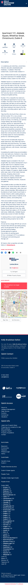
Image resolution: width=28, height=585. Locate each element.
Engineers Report (6, 431)
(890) (5, 485)
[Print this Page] (20, 252)
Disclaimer (12, 577)
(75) (7, 528)
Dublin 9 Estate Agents (8, 470)
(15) (7, 523)
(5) (8, 500)
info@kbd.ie (14, 268)
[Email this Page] (9, 252)
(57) (6, 545)
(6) (9, 495)
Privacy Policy (5, 577)
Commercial (4, 415)
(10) (8, 498)
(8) (8, 508)
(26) (9, 543)
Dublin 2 (3, 463)
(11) (6, 496)
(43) (6, 526)
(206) (9, 510)
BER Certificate (5, 429)
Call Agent (15, 271)
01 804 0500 (5, 375)
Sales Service (5, 411)
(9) (6, 504)
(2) (5, 562)
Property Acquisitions (7, 433)
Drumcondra (5, 448)
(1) (4, 556)
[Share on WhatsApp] (13, 252)
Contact (3, 434)
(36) (7, 547)
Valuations (4, 417)
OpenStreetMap (18, 317)
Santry (3, 453)
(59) (7, 511)
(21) (7, 554)
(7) (7, 489)
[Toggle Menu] (26, 3)
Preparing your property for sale (11, 427)
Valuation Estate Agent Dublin (10, 478)
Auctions (3, 413)
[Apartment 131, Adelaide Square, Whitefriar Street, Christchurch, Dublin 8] (9, 17)
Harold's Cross (5, 461)
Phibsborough (5, 452)
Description (5, 62)
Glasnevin (4, 450)
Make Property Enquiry (14, 275)
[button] (14, 302)
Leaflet (11, 317)
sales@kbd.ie (5, 377)
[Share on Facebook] (6, 252)
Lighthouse (20, 583)
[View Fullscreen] (3, 298)
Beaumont (4, 446)
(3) (4, 560)
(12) (6, 487)
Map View (5, 320)
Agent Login (17, 575)
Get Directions (16, 320)
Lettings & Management (8, 409)
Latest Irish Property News (9, 425)
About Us (4, 407)
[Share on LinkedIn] (2, 252)
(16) (7, 491)
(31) (7, 493)
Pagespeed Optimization (10, 583)
